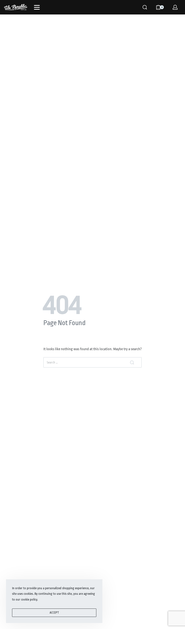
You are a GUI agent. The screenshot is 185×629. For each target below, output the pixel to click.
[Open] (37, 7)
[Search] (144, 7)
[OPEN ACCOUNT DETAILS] (175, 7)
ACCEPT (54, 612)
